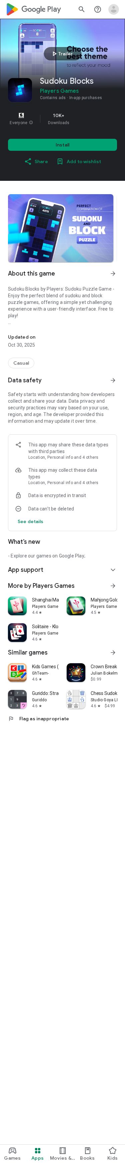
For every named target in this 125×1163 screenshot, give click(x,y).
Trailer (61, 54)
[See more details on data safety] (30, 521)
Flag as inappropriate (38, 719)
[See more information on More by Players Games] (113, 586)
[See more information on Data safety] (113, 380)
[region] (62, 118)
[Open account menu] (114, 9)
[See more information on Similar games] (113, 653)
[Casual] (21, 363)
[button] (31, 122)
